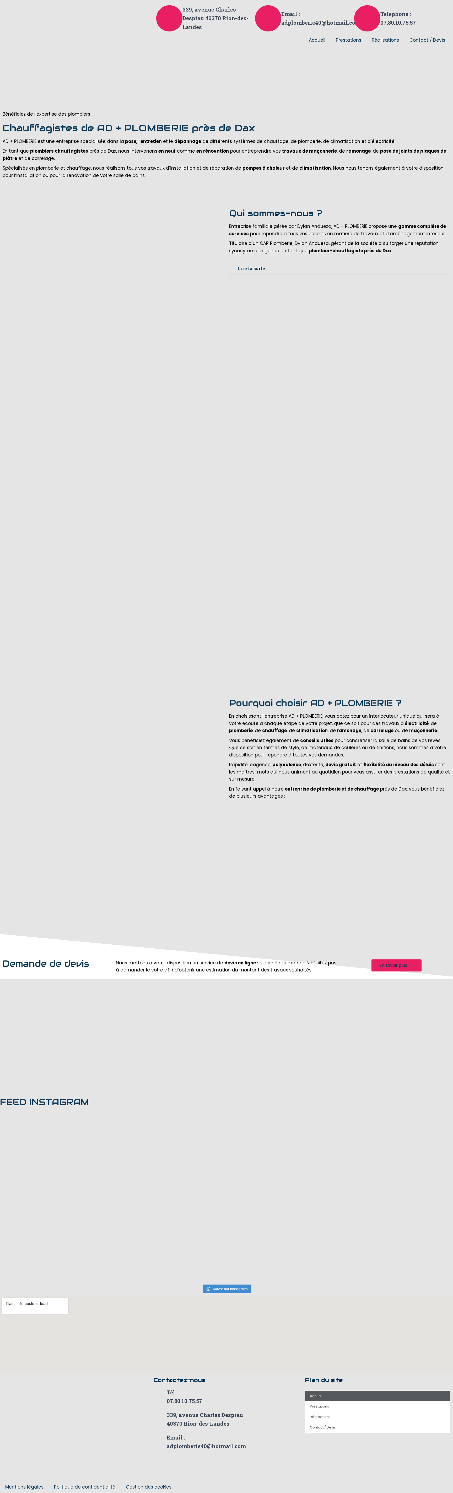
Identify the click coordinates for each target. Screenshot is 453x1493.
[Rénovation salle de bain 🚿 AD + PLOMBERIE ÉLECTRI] (169, 1218)
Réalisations (385, 40)
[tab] (338, 268)
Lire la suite (251, 268)
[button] (396, 965)
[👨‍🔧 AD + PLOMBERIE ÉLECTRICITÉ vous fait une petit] (283, 1260)
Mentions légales (24, 1487)
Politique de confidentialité (84, 1487)
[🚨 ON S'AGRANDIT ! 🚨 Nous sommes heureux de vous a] (55, 1260)
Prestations (348, 40)
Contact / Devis (427, 40)
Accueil (317, 40)
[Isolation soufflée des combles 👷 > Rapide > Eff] (55, 1134)
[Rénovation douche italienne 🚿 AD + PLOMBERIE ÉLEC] (55, 1218)
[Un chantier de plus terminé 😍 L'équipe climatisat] (55, 1176)
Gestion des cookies (148, 1487)
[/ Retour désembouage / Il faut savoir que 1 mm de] (283, 1134)
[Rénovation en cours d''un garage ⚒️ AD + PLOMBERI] (283, 1176)
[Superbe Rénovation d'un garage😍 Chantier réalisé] (169, 1176)
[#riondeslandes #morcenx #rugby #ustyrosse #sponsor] (169, 1134)
